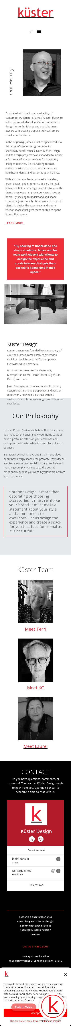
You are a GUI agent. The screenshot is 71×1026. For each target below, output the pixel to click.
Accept (35, 1013)
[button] (65, 974)
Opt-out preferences (20, 1021)
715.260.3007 (40, 946)
